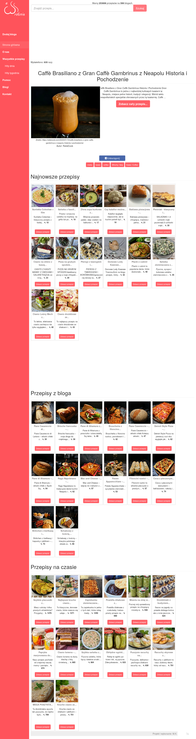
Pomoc (6, 80)
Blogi (5, 87)
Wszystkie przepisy (13, 59)
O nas (5, 52)
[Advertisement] (112, 36)
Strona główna (11, 45)
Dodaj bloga (9, 34)
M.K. (175, 733)
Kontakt (6, 94)
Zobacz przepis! (42, 231)
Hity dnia (8, 66)
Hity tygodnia (10, 73)
